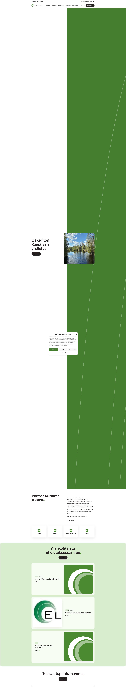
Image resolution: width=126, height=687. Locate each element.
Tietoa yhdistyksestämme (85, 1)
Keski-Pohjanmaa (40, 1)
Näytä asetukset (72, 349)
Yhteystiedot (74, 5)
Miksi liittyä (92, 1)
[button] (76, 334)
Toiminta (47, 5)
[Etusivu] (37, 5)
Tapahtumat (53, 5)
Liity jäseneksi (89, 5)
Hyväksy (53, 349)
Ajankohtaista (60, 5)
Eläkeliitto (33, 1)
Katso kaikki (62, 557)
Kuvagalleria (68, 5)
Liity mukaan (71, 520)
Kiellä (63, 349)
